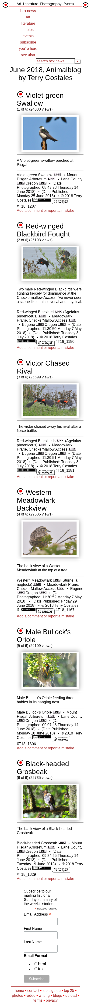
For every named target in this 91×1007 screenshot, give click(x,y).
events (28, 36)
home (19, 991)
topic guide (51, 991)
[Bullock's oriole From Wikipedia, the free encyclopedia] (56, 712)
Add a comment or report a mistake (45, 210)
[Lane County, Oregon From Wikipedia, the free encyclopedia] (20, 183)
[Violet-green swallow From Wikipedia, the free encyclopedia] (57, 175)
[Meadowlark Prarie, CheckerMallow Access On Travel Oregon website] (72, 320)
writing (44, 995)
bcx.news (28, 11)
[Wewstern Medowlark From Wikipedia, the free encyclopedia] (37, 584)
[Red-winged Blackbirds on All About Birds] (60, 441)
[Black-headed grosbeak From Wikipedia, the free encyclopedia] (62, 843)
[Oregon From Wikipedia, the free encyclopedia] (42, 183)
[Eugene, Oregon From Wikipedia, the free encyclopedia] (40, 325)
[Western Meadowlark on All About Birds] (56, 580)
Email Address (37, 914)
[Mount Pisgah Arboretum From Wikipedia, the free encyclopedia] (51, 179)
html (42, 964)
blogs (57, 995)
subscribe (28, 42)
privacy (52, 1000)
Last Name (33, 942)
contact (33, 991)
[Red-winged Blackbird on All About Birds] (58, 312)
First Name (33, 928)
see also (28, 55)
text (41, 969)
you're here (28, 49)
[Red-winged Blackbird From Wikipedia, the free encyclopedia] (42, 316)
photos (28, 30)
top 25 (69, 991)
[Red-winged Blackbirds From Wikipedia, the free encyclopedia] (42, 445)
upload (71, 995)
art (28, 17)
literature (28, 23)
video (30, 995)
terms (37, 1000)
